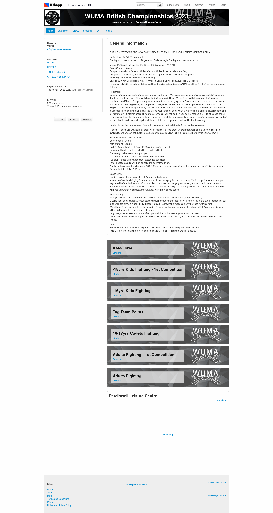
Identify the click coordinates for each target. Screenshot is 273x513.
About (187, 4)
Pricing (211, 4)
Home (51, 30)
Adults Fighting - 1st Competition (143, 354)
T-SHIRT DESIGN (56, 71)
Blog (49, 495)
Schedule (87, 30)
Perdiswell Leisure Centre (148, 22)
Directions (221, 399)
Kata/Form (122, 248)
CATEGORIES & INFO (58, 76)
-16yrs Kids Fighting (132, 290)
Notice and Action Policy (59, 505)
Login (223, 4)
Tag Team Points (128, 312)
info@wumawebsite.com (59, 49)
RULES (51, 62)
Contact (199, 4)
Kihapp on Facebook (217, 482)
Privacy (51, 502)
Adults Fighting (127, 376)
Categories (63, 30)
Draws (76, 30)
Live (99, 30)
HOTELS (51, 67)
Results (108, 30)
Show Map (168, 434)
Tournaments (172, 4)
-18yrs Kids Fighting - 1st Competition (148, 269)
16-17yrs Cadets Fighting (136, 333)
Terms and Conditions (58, 498)
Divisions (117, 252)
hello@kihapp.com (76, 4)
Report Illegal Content (216, 495)
